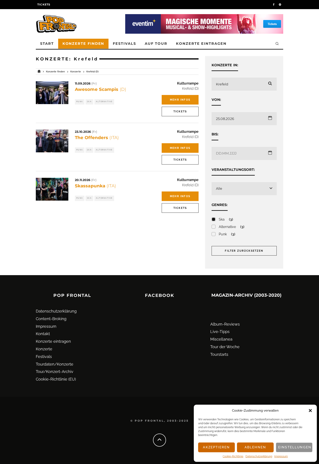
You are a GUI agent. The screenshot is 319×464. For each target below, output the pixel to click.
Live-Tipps (220, 331)
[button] (310, 410)
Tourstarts (219, 354)
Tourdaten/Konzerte (54, 364)
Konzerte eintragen (201, 44)
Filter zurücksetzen (244, 250)
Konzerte (44, 349)
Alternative (104, 101)
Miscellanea (221, 339)
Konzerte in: (225, 65)
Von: (216, 100)
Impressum (281, 456)
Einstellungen (294, 447)
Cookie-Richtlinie (233, 456)
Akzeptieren (216, 447)
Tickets (43, 4)
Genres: (220, 205)
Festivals (124, 44)
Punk (79, 101)
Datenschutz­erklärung (258, 456)
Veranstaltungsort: (233, 170)
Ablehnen (255, 447)
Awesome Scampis (100, 89)
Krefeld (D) (190, 88)
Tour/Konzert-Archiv (54, 371)
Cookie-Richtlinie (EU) (56, 379)
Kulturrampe (188, 83)
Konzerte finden (83, 44)
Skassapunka (95, 185)
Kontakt (43, 333)
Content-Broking (51, 318)
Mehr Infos (180, 99)
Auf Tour (156, 44)
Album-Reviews (225, 324)
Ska (89, 101)
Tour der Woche (225, 346)
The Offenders (97, 137)
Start (47, 44)
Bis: (215, 134)
